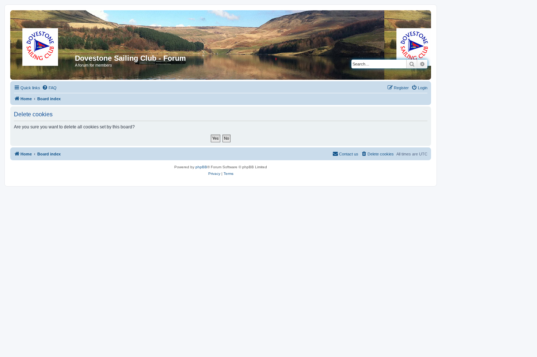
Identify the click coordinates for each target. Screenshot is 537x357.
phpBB (201, 167)
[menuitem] (49, 87)
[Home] (43, 60)
